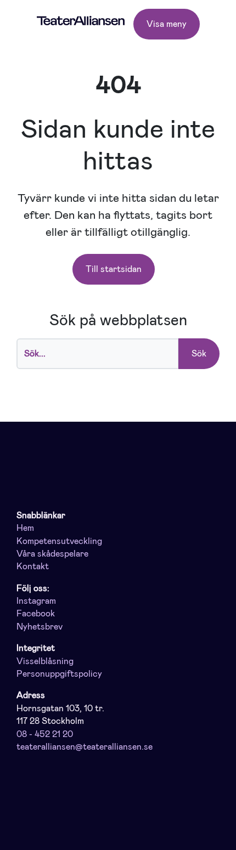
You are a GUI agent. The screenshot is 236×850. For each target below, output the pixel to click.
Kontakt (32, 566)
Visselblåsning (45, 661)
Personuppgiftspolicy (59, 673)
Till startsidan (114, 269)
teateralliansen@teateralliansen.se (84, 746)
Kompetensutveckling (59, 541)
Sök (199, 353)
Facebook (35, 613)
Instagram (36, 601)
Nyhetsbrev (39, 626)
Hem (25, 528)
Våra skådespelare (52, 553)
